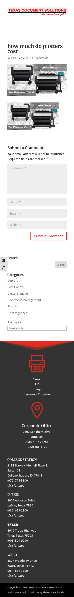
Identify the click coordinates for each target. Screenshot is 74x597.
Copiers (12, 280)
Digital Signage (17, 293)
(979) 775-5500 (17, 480)
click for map (15, 575)
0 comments (41, 58)
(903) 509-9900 (17, 540)
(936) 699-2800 (17, 510)
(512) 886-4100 (37, 447)
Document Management (24, 300)
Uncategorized (17, 313)
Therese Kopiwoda (53, 592)
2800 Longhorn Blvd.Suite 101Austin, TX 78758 (37, 437)
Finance (12, 306)
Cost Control (15, 287)
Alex (13, 58)
